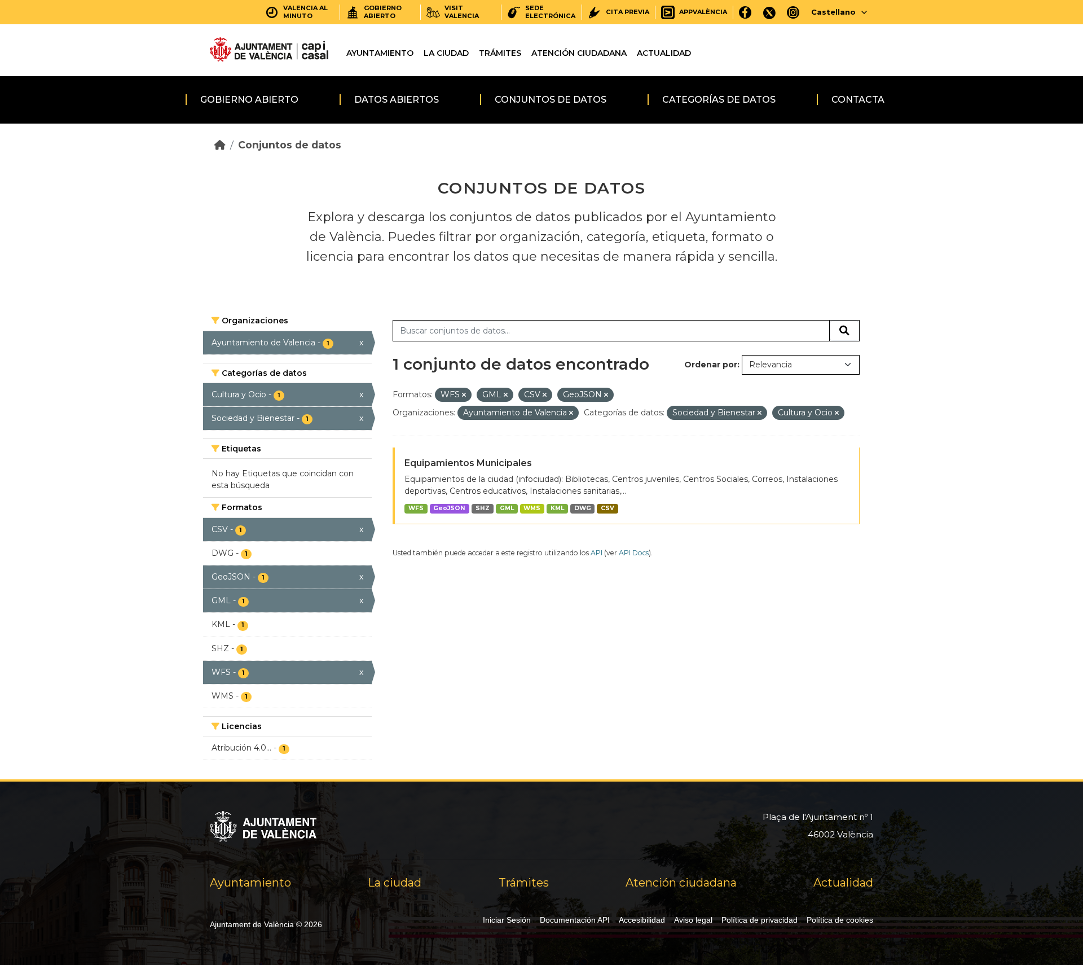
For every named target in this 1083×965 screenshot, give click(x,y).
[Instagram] (793, 12)
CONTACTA (857, 99)
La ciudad (446, 53)
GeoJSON (449, 508)
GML (507, 508)
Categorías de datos (719, 99)
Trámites (500, 53)
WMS (531, 508)
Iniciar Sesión (507, 919)
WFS (416, 508)
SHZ (483, 508)
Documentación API (575, 919)
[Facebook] (745, 12)
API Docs (634, 553)
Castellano (833, 11)
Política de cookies (840, 919)
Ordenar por (710, 364)
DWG (582, 508)
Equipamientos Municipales (468, 463)
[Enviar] (844, 331)
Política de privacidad (759, 919)
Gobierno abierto (249, 99)
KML (557, 508)
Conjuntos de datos (550, 99)
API (596, 553)
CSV (607, 508)
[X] (769, 12)
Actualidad (664, 53)
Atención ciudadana (579, 53)
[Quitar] (464, 395)
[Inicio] (220, 145)
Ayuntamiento (379, 53)
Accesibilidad (642, 919)
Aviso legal (693, 919)
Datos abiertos (396, 99)
